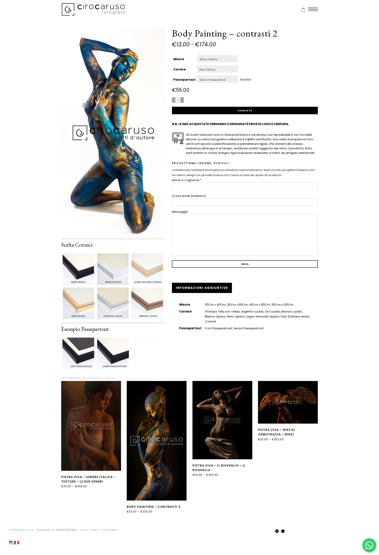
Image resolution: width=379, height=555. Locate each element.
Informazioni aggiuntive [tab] (202, 288)
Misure (178, 59)
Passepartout (184, 80)
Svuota (245, 79)
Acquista (245, 110)
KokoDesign (66, 530)
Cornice (179, 69)
